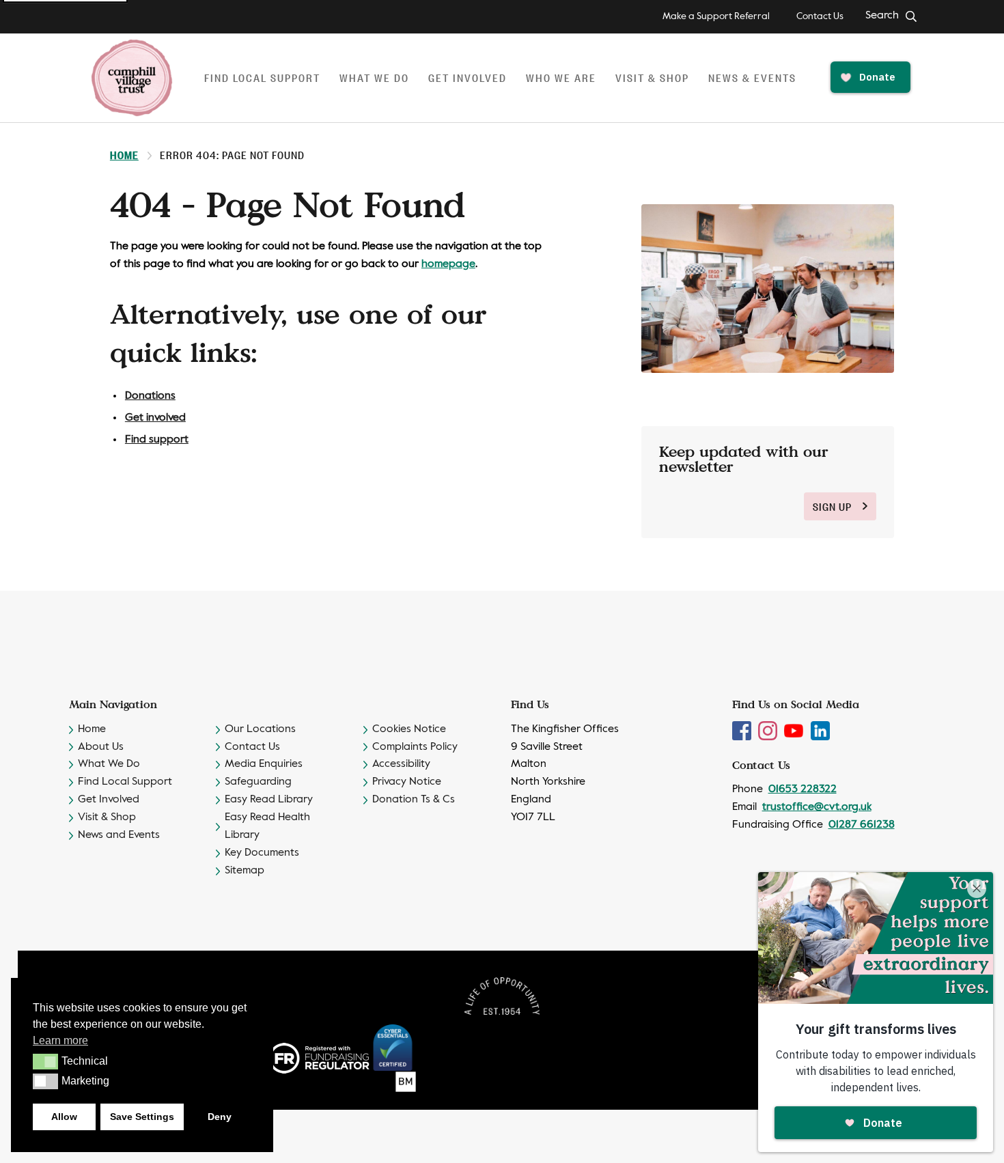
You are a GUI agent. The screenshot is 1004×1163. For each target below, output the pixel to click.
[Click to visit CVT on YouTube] (795, 730)
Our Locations (260, 729)
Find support (157, 439)
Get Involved (108, 799)
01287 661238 (861, 824)
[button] (45, 1061)
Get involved (467, 77)
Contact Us (819, 16)
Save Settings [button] (142, 1116)
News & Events (752, 77)
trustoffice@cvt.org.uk (816, 807)
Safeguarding (258, 781)
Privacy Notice (406, 781)
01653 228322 (802, 789)
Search (882, 15)
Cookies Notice (409, 729)
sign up (832, 506)
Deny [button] (220, 1116)
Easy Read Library (269, 799)
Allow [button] (64, 1116)
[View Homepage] (132, 78)
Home (124, 155)
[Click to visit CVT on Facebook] (743, 730)
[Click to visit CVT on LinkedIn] (820, 730)
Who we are (561, 77)
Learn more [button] (60, 1040)
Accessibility (401, 764)
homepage (448, 264)
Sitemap (244, 870)
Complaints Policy (415, 747)
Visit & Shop (652, 77)
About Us (101, 747)
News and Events (119, 835)
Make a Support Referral (716, 16)
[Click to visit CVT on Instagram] (769, 730)
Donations (150, 396)
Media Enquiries (264, 764)
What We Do (109, 764)
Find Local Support (125, 781)
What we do (374, 77)
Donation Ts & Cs (413, 799)
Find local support (262, 77)
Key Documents (262, 852)
